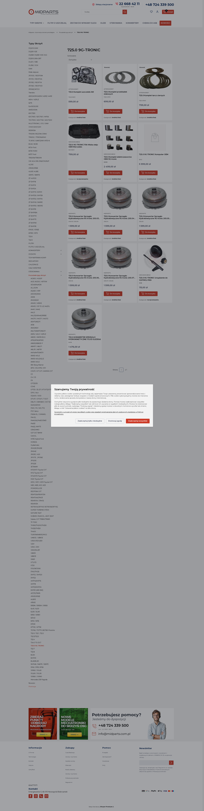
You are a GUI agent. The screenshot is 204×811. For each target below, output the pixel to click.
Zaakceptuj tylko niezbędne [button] (90, 421)
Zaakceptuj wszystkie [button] (137, 421)
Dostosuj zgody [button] (115, 421)
